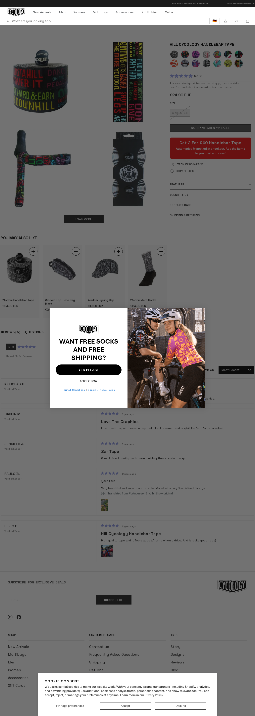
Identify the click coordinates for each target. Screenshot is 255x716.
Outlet (170, 12)
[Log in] (225, 21)
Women (79, 12)
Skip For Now (88, 379)
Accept (125, 706)
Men (62, 12)
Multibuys (100, 12)
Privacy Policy (154, 695)
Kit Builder (149, 12)
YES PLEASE (88, 369)
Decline (181, 706)
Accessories (125, 12)
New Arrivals (42, 12)
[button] (247, 21)
